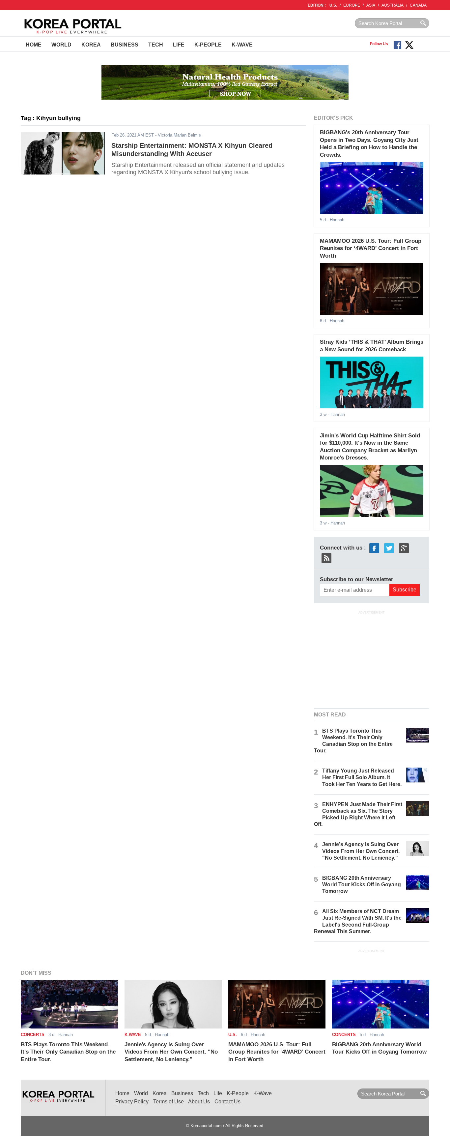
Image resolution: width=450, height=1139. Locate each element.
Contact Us (227, 1101)
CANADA (418, 5)
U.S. (333, 5)
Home (34, 44)
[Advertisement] (371, 658)
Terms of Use (168, 1101)
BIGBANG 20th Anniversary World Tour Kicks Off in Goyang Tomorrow (361, 884)
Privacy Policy (132, 1101)
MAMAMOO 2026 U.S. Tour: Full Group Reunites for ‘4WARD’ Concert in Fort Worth (370, 248)
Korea (91, 44)
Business (124, 44)
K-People (208, 44)
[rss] (326, 557)
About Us (199, 1101)
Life (178, 44)
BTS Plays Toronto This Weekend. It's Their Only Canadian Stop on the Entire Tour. (68, 1051)
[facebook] (374, 548)
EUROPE (351, 5)
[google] (403, 548)
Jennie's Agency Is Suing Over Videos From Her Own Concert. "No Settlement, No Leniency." (361, 850)
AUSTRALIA (392, 5)
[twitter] (389, 548)
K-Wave (242, 44)
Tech (155, 44)
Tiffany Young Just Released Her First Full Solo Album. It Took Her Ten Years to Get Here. (362, 777)
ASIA (370, 5)
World (61, 44)
